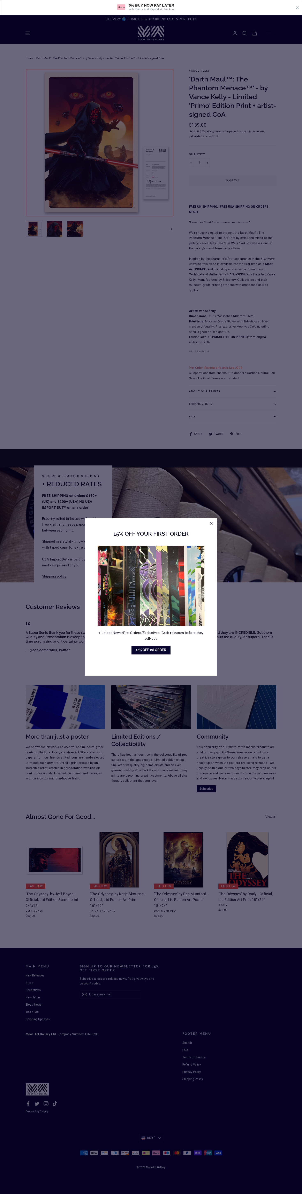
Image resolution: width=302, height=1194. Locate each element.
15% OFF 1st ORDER (151, 650)
